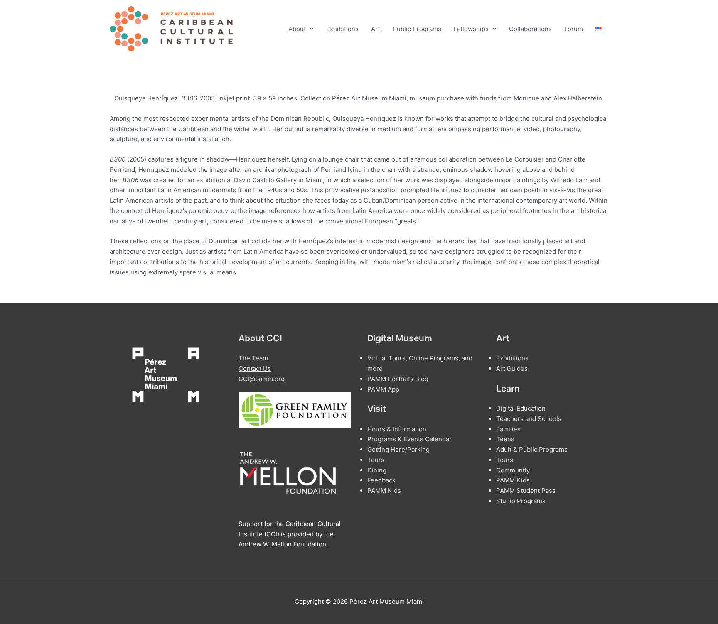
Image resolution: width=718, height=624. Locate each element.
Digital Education (521, 408)
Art (375, 29)
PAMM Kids (384, 490)
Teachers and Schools (528, 419)
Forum (573, 29)
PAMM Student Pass (526, 490)
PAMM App (383, 389)
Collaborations (530, 29)
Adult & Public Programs (532, 449)
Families (508, 429)
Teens (505, 439)
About (297, 29)
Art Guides (512, 368)
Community (513, 470)
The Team (253, 358)
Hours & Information (396, 429)
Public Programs (417, 29)
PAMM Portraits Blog (397, 379)
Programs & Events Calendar (409, 439)
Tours (375, 460)
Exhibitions (342, 29)
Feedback (381, 480)
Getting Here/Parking (398, 449)
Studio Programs (521, 501)
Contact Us (255, 368)
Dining (376, 470)
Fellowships (471, 29)
